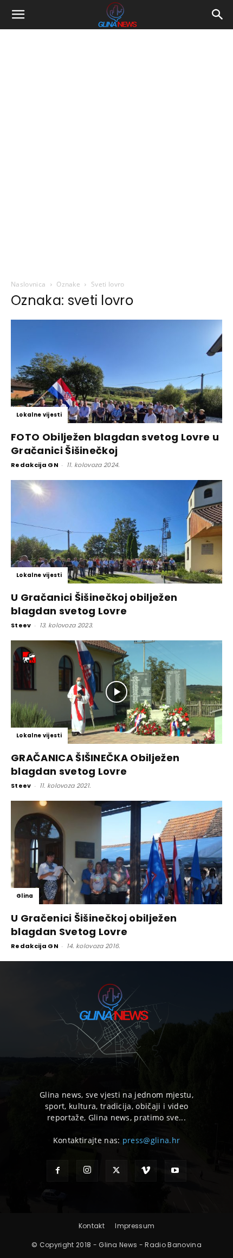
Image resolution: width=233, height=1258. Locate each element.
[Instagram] (87, 1171)
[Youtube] (175, 1171)
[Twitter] (116, 1171)
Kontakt (92, 1225)
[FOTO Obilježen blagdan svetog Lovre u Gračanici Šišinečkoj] (116, 371)
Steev (21, 625)
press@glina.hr (151, 1140)
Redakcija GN (35, 465)
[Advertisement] (116, 151)
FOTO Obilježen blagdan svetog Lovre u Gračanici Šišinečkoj (115, 443)
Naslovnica (28, 284)
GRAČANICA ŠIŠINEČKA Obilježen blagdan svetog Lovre (95, 764)
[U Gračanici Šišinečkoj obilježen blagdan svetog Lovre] (116, 531)
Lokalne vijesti (39, 415)
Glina (25, 896)
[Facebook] (57, 1171)
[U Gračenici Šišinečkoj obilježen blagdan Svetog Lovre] (116, 852)
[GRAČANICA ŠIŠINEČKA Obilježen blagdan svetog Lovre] (116, 692)
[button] (18, 14)
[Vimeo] (146, 1171)
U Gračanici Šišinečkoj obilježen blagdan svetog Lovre (94, 604)
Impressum (134, 1225)
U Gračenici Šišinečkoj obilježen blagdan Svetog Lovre (94, 924)
